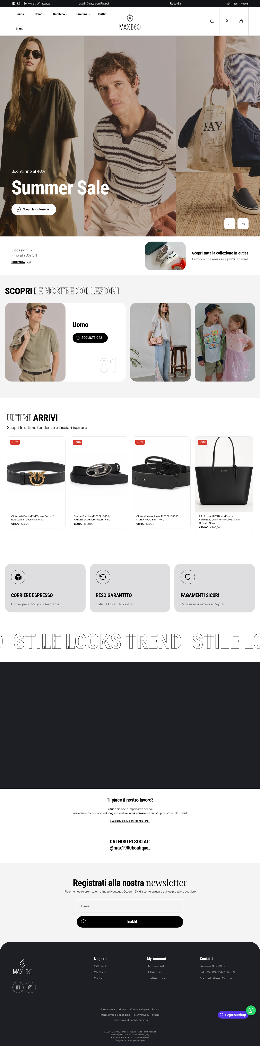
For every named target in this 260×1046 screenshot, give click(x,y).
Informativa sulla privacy (112, 1009)
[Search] (212, 21)
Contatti (99, 978)
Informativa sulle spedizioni (115, 1014)
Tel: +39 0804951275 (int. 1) (217, 972)
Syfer (142, 1040)
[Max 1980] (130, 21)
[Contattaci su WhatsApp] (251, 1010)
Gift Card (100, 966)
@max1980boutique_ (130, 848)
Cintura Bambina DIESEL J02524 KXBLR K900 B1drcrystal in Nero (92, 518)
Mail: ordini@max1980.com (217, 978)
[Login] (227, 21)
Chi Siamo (100, 972)
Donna (20, 14)
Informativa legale (139, 1009)
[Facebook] (13, 3)
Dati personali (155, 966)
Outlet (102, 14)
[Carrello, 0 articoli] (241, 21)
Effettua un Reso (157, 978)
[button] (229, 223)
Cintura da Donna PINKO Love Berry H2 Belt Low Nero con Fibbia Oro (33, 518)
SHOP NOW (18, 262)
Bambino (59, 14)
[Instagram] (18, 3)
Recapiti (156, 1009)
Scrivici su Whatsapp (36, 3)
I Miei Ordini (154, 972)
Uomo (38, 14)
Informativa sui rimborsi (146, 1014)
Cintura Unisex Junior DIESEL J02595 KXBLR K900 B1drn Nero (157, 518)
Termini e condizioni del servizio (130, 1019)
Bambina (81, 14)
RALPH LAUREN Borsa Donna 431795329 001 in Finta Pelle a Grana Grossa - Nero (219, 520)
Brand (19, 28)
